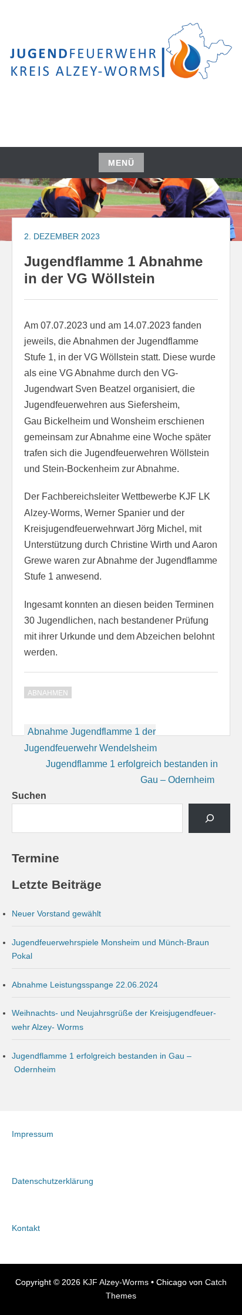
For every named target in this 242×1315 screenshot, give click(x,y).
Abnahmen (48, 693)
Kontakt (26, 1228)
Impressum (32, 1134)
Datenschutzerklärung (52, 1181)
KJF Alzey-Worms (116, 1282)
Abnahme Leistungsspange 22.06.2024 (85, 984)
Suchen (29, 796)
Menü (121, 163)
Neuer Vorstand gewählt (56, 913)
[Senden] (209, 818)
